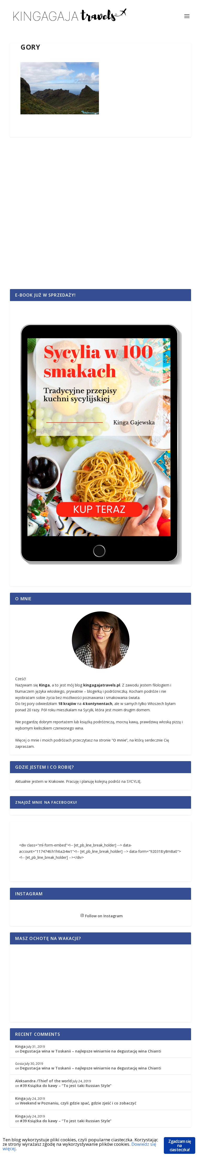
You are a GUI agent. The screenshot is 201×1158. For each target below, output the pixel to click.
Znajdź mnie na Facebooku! (46, 802)
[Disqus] (100, 219)
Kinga (20, 1046)
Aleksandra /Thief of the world (43, 1080)
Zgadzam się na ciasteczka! (179, 1145)
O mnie (119, 740)
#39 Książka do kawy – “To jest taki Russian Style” (65, 1085)
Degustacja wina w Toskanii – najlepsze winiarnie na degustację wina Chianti (90, 1051)
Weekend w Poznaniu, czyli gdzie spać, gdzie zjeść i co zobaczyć (78, 1103)
